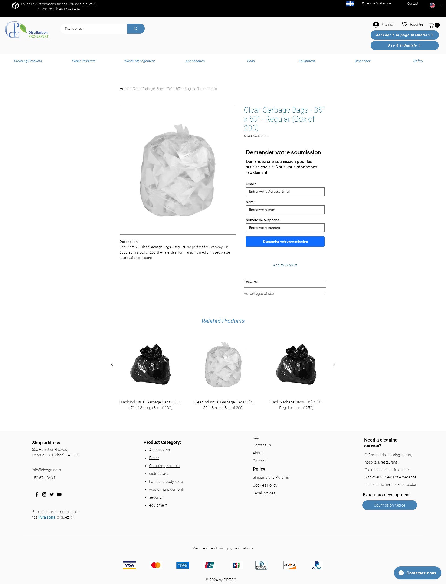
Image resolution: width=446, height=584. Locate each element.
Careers (259, 460)
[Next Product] (334, 364)
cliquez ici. (66, 517)
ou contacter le (48, 9)
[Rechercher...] (136, 29)
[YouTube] (59, 494)
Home (124, 89)
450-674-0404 (69, 9)
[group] (223, 380)
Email (250, 183)
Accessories (159, 450)
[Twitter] (52, 494)
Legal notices (264, 493)
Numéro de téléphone (262, 220)
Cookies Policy (265, 485)
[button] (435, 25)
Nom (249, 201)
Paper (154, 457)
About (257, 453)
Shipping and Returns (271, 477)
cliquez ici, (90, 4)
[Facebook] (37, 494)
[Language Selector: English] (436, 5)
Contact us (262, 445)
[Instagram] (44, 494)
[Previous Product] (112, 364)
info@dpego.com (46, 470)
